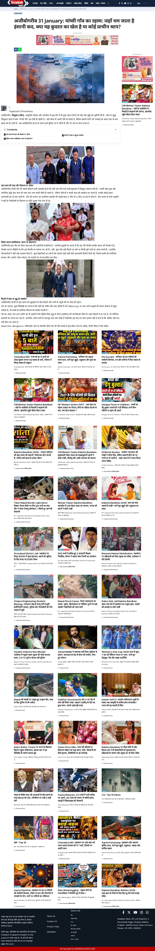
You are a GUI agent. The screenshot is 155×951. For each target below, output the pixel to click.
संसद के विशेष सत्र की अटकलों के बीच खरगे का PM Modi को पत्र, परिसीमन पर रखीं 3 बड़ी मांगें (33, 797)
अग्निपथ (69, 401)
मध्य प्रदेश (125, 102)
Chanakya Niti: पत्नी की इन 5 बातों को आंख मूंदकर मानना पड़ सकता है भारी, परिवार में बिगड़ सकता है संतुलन (33, 360)
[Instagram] (128, 3)
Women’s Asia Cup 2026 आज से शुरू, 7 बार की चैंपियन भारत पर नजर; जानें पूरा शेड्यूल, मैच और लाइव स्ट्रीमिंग (121, 654)
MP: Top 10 (20, 842)
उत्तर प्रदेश (17, 549)
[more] (108, 3)
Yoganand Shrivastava (67, 468)
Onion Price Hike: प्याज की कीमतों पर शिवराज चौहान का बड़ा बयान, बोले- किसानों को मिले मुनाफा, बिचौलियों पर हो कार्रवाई (77, 750)
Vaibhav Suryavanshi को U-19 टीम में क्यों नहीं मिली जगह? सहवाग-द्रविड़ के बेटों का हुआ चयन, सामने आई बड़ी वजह (76, 702)
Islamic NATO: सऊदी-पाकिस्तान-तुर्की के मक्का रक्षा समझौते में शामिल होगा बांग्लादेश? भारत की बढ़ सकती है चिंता (120, 702)
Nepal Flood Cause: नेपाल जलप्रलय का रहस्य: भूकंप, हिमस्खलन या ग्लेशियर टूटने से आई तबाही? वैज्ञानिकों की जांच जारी (77, 604)
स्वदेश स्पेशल (18, 13)
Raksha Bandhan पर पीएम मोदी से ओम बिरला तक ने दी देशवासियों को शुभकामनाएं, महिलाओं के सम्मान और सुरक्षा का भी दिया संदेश (120, 750)
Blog (16, 597)
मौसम (60, 791)
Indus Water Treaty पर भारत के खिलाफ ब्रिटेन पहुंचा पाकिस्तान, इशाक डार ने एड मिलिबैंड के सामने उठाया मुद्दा (33, 750)
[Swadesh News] (18, 3)
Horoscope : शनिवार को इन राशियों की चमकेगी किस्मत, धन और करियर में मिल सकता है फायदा (121, 360)
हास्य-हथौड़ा (61, 886)
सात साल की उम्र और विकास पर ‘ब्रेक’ (18, 134)
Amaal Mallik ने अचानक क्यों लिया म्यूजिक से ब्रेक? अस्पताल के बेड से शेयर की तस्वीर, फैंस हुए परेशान (77, 654)
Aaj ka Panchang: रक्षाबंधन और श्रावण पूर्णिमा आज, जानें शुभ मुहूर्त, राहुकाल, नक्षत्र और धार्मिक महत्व (121, 845)
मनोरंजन (104, 448)
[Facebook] (119, 3)
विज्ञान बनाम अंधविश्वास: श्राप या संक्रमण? (19, 138)
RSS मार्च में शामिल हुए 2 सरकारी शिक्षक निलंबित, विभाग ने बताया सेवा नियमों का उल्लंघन (77, 555)
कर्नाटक (60, 549)
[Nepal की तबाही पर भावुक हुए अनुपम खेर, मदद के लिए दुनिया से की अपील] (33, 685)
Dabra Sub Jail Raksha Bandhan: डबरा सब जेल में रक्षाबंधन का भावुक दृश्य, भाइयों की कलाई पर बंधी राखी (121, 604)
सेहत (112, 401)
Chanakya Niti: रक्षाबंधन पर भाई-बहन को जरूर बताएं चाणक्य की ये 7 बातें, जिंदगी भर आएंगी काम (76, 845)
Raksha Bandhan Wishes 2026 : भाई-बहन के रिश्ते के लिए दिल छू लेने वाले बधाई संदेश (120, 893)
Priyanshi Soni (64, 668)
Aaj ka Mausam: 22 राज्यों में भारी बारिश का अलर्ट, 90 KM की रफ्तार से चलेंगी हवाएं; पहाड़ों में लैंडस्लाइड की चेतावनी (76, 797)
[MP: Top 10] (33, 828)
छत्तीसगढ (104, 791)
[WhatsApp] (130, 3)
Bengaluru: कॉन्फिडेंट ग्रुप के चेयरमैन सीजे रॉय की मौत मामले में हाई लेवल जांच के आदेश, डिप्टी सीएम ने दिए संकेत (60, 326)
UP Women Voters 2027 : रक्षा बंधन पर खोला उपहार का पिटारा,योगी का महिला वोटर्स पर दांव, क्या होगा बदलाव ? (77, 407)
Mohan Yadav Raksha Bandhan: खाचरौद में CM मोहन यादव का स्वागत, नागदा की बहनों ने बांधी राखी (77, 505)
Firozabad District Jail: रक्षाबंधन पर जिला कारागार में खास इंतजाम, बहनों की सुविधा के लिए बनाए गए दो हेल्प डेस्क (32, 556)
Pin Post (18, 353)
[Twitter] (122, 3)
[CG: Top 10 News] (121, 780)
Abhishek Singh (129, 125)
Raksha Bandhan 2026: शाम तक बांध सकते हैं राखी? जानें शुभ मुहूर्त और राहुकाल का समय (120, 505)
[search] (134, 3)
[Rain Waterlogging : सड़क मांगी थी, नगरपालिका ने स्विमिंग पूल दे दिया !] (77, 875)
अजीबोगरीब (6, 115)
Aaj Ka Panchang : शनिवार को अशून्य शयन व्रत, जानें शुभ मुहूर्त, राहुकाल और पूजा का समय (77, 360)
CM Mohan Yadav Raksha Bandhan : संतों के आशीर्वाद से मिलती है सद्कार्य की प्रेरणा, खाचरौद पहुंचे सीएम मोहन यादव (136, 110)
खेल (103, 648)
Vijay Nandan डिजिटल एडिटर (23, 468)
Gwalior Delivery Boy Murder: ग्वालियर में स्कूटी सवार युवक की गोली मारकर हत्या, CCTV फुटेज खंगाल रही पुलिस (32, 654)
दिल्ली (60, 743)
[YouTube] (125, 3)
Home (16, 9)
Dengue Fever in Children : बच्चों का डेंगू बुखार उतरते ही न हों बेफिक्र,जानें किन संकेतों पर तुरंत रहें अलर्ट (120, 407)
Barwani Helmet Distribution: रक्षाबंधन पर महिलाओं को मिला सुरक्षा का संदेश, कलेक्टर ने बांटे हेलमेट (121, 556)
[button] (16, 49)
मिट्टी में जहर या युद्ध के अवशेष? (74, 135)
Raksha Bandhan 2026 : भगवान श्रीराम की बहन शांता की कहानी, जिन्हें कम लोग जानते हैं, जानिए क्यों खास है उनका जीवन (33, 455)
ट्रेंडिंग (107, 648)
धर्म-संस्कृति (26, 353)
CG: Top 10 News (111, 794)
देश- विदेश (17, 499)
